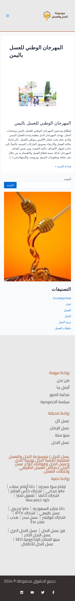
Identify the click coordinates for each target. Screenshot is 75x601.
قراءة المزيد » (63, 166)
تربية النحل (65, 322)
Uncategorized (62, 298)
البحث (67, 179)
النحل (68, 316)
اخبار (68, 304)
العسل (67, 310)
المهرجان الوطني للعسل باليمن (42, 123)
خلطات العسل (63, 328)
